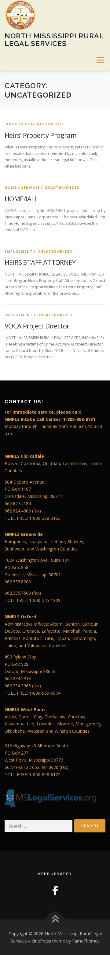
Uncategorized (45, 124)
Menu (100, 60)
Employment (19, 251)
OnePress (41, 941)
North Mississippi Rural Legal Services (54, 39)
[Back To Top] (55, 919)
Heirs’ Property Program (40, 135)
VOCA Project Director (37, 325)
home (11, 187)
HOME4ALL (21, 198)
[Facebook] (55, 890)
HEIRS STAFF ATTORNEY (40, 262)
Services (14, 124)
